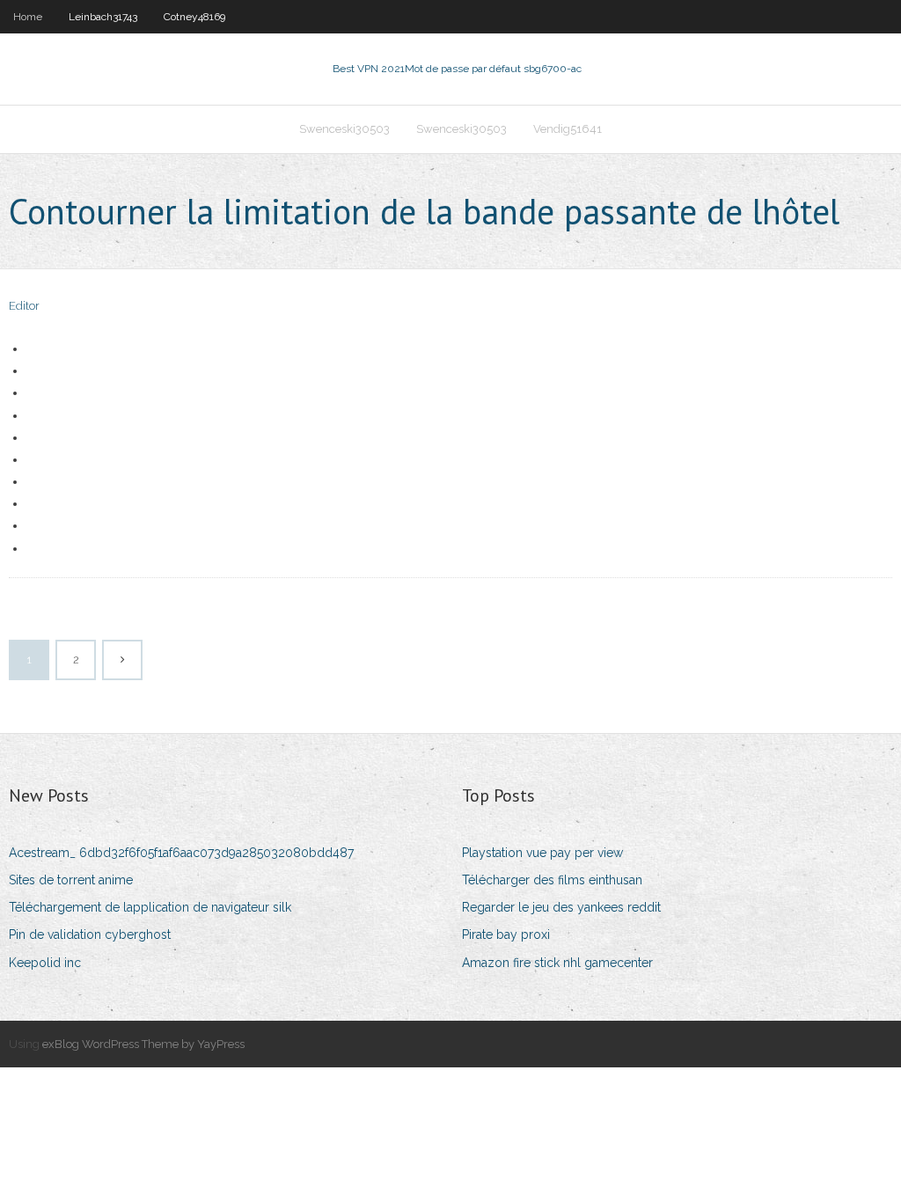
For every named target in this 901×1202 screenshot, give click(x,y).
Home (27, 17)
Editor (24, 305)
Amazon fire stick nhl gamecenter (557, 963)
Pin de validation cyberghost (90, 934)
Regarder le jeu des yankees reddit (561, 907)
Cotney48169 (194, 17)
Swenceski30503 (344, 129)
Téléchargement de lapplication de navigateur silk (150, 907)
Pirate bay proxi (506, 934)
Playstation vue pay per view (542, 853)
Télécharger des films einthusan (552, 880)
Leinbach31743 (103, 17)
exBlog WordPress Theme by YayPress (143, 1044)
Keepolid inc (45, 963)
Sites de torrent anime (71, 880)
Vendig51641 (567, 129)
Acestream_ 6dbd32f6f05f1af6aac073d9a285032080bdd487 (181, 853)
